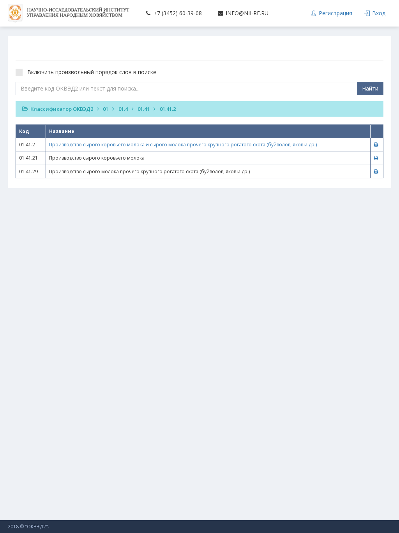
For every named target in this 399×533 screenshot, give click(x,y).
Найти (370, 88)
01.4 (123, 108)
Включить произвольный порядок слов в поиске (91, 72)
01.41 (144, 108)
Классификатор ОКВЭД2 (61, 108)
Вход (378, 13)
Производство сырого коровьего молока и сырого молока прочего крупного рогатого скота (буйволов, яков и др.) (183, 144)
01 (105, 108)
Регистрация (334, 13)
